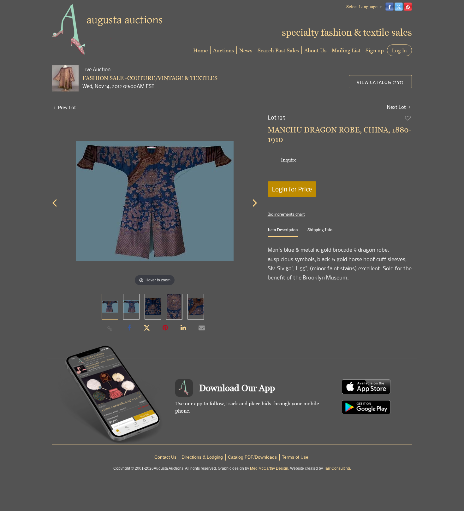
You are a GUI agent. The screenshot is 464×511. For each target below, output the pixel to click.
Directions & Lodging (202, 457)
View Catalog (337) (380, 82)
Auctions (223, 50)
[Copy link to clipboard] (110, 328)
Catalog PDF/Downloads (252, 457)
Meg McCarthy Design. (269, 468)
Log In (399, 50)
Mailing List (346, 50)
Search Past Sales (278, 50)
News (245, 50)
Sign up (375, 50)
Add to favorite (408, 118)
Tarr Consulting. (337, 468)
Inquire (288, 159)
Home (200, 50)
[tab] (283, 232)
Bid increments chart (286, 214)
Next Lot (397, 107)
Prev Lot (66, 107)
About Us (315, 50)
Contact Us (165, 457)
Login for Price (292, 189)
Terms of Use (295, 457)
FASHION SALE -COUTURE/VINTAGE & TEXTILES (149, 78)
